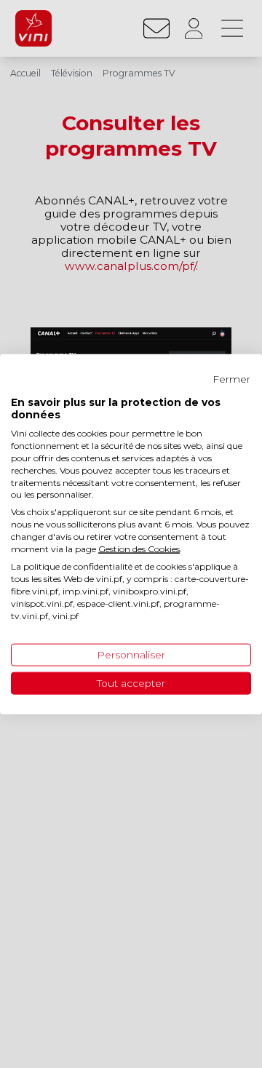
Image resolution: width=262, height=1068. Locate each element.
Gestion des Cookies (139, 548)
